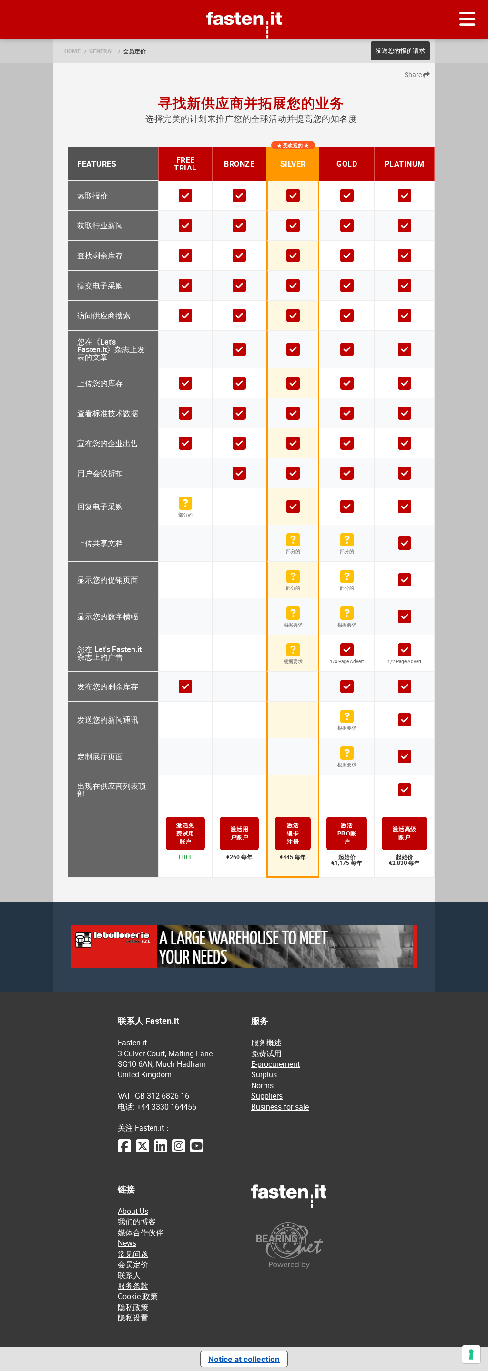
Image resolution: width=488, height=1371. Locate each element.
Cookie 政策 (138, 1296)
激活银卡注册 (293, 833)
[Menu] (467, 19)
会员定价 (134, 51)
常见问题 (133, 1254)
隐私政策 (133, 1307)
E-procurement (275, 1064)
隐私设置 (133, 1317)
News (127, 1243)
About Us (133, 1211)
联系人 (129, 1275)
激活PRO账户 (346, 833)
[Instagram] (178, 1150)
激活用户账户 (240, 833)
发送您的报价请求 (400, 50)
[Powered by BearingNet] (310, 1245)
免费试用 (266, 1053)
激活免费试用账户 (185, 833)
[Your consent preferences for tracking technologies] (471, 1354)
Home (72, 51)
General (101, 51)
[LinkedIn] (160, 1150)
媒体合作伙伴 (140, 1232)
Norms (262, 1085)
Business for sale (280, 1107)
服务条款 (133, 1286)
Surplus (264, 1074)
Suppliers (267, 1096)
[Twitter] (142, 1150)
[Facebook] (124, 1150)
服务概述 (266, 1042)
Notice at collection (244, 1359)
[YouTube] (196, 1150)
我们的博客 (137, 1221)
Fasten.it (244, 3)
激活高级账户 (405, 833)
